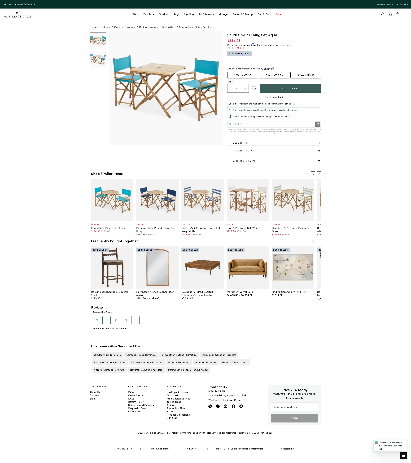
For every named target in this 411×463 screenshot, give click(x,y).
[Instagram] (210, 406)
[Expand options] (319, 143)
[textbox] (238, 88)
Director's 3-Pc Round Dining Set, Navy (155, 229)
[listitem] (107, 354)
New (136, 14)
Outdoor (164, 14)
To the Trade (402, 4)
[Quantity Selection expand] (246, 88)
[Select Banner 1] (7, 4)
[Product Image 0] (98, 40)
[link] (274, 143)
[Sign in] (390, 14)
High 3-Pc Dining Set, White (243, 228)
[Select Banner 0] (5, 4)
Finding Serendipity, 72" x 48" (289, 291)
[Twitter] (241, 406)
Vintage (223, 14)
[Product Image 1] (98, 59)
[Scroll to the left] (313, 173)
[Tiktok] (218, 406)
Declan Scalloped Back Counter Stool (109, 293)
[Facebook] (234, 406)
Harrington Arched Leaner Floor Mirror (155, 293)
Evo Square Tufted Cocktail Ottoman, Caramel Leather (197, 293)
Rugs (176, 14)
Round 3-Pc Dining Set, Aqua (108, 228)
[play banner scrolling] (10, 4)
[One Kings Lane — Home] (17, 14)
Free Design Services (384, 4)
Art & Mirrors (206, 14)
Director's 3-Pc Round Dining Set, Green (291, 229)
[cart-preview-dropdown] (397, 14)
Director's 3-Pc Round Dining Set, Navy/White (201, 229)
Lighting (189, 14)
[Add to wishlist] (254, 88)
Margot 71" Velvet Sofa (240, 291)
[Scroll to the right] (319, 173)
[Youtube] (226, 406)
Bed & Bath (264, 14)
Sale (278, 14)
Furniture (148, 14)
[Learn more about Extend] (273, 68)
